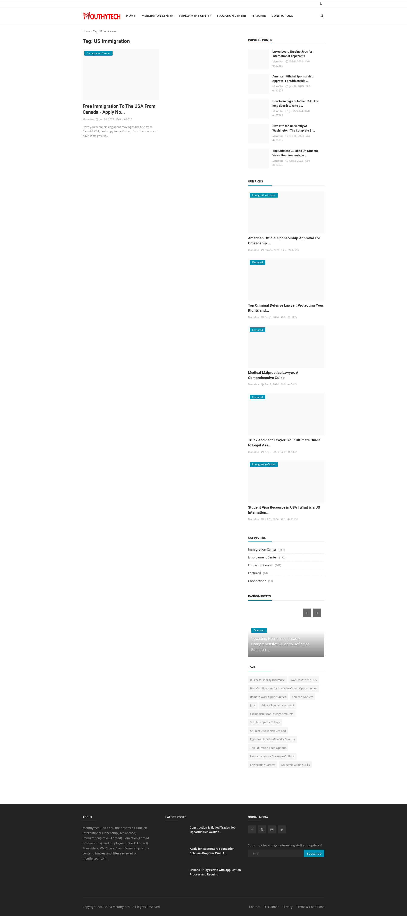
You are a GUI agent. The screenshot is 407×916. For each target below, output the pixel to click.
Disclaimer (271, 907)
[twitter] (262, 829)
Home (130, 16)
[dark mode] (321, 3)
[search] (321, 15)
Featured (258, 16)
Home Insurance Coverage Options (272, 756)
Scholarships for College (265, 722)
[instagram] (272, 829)
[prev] (306, 613)
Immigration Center (157, 16)
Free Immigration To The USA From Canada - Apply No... (119, 109)
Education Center (231, 16)
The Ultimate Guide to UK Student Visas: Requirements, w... (295, 153)
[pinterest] (282, 829)
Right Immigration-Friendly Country (272, 739)
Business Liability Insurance (267, 680)
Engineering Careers (262, 765)
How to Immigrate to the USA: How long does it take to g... (295, 103)
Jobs (252, 705)
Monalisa (88, 119)
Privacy (288, 907)
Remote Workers (302, 697)
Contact (254, 907)
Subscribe (314, 853)
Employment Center (195, 16)
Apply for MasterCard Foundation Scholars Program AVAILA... (212, 851)
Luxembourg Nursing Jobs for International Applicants (292, 54)
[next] (317, 613)
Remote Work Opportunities (268, 697)
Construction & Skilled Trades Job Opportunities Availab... (213, 830)
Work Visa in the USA (304, 680)
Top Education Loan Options (268, 748)
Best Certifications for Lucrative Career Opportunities (283, 688)
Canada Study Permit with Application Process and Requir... (215, 872)
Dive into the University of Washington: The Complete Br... (293, 128)
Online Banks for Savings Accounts (271, 714)
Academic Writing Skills (295, 765)
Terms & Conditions (310, 907)
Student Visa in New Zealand (268, 731)
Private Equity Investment (277, 705)
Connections (282, 16)
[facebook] (252, 829)
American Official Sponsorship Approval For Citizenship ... (292, 79)
